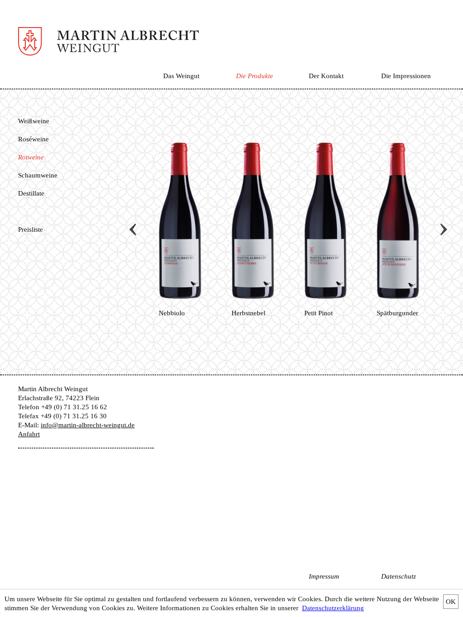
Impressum (324, 576)
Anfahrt (29, 434)
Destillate (31, 193)
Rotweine (31, 157)
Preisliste (30, 229)
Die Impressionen (406, 75)
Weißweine (33, 121)
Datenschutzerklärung (333, 608)
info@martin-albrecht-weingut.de (88, 425)
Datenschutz (398, 576)
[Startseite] (108, 49)
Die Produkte (254, 75)
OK (451, 601)
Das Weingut (181, 75)
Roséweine (33, 139)
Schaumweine (37, 175)
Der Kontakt (326, 75)
